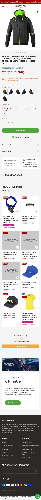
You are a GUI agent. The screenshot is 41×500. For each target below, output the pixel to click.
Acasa (4, 442)
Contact (4, 452)
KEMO (21, 490)
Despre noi (5, 449)
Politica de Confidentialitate (30, 445)
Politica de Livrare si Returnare (28, 453)
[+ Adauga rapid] (17, 211)
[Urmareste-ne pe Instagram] (8, 478)
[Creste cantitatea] (12, 123)
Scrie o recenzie (20, 346)
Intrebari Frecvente (7, 455)
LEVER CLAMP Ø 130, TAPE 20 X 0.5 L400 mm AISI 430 (10, 285)
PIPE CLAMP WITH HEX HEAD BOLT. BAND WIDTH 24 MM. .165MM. (29, 254)
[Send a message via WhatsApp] (37, 496)
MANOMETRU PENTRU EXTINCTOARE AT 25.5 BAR (10, 254)
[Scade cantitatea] (4, 123)
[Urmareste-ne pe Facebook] (3, 478)
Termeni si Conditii (27, 442)
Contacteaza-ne (13, 403)
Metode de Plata (27, 458)
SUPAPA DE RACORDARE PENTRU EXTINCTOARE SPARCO (29, 218)
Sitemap (4, 459)
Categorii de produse (8, 445)
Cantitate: (5, 119)
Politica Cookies (27, 449)
